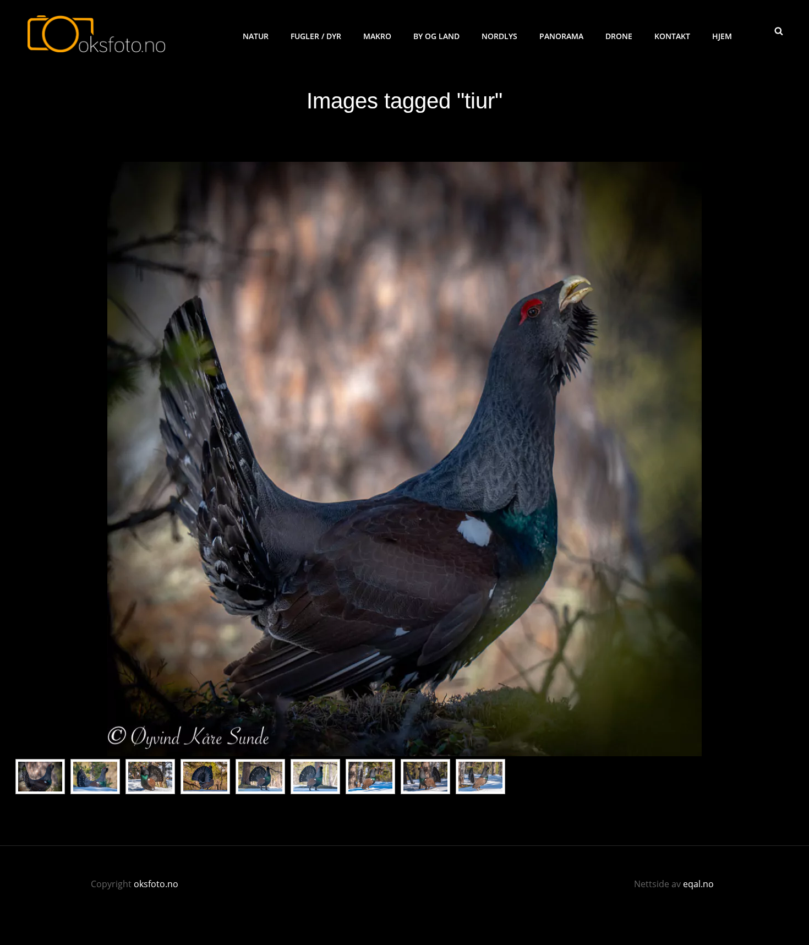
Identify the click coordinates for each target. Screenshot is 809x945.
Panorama (561, 36)
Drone (618, 36)
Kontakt (672, 36)
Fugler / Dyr (316, 36)
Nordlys (499, 36)
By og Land (436, 36)
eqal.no (698, 884)
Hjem (722, 36)
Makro (377, 36)
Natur (256, 36)
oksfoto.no (156, 884)
